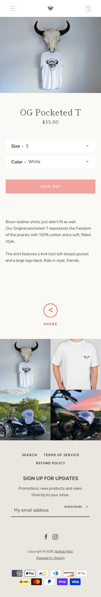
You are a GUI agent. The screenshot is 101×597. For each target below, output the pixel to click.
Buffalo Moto (64, 551)
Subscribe (73, 507)
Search (29, 455)
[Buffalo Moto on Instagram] (55, 536)
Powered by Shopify (50, 558)
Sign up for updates (50, 478)
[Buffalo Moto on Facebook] (46, 536)
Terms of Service (61, 455)
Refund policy (50, 463)
